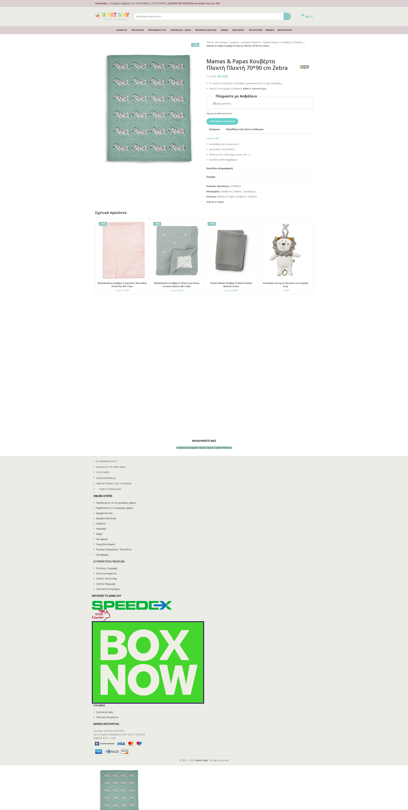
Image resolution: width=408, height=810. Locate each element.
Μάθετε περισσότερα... (255, 88)
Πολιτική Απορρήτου (107, 717)
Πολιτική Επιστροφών (108, 588)
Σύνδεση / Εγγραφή (106, 568)
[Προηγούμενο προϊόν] (208, 53)
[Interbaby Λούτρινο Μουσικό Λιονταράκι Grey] (285, 250)
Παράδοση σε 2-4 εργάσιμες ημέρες (115, 507)
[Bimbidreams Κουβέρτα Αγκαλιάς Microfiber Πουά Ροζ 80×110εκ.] (122, 250)
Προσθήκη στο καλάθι (222, 121)
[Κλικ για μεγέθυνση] (101, 170)
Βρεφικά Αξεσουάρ (106, 518)
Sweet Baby (201, 760)
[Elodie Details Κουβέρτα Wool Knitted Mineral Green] (231, 250)
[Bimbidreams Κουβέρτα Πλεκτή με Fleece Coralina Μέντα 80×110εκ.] (177, 250)
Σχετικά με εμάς (104, 712)
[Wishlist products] (295, 16)
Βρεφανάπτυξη (104, 513)
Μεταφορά (102, 539)
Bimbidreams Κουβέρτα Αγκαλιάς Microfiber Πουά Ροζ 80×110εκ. (122, 285)
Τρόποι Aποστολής (106, 578)
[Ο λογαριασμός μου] (312, 3)
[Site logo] (112, 16)
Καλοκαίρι (101, 528)
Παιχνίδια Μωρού (105, 544)
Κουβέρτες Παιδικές (292, 42)
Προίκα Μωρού (271, 42)
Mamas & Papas (226, 196)
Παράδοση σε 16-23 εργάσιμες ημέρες (116, 502)
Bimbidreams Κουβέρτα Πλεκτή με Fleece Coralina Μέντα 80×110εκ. (176, 285)
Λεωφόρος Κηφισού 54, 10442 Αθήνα (129, 3)
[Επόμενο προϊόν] (216, 53)
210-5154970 (158, 3)
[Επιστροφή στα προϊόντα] (212, 53)
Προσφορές (249, 191)
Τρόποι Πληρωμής (105, 583)
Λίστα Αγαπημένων (106, 573)
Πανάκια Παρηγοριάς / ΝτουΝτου (113, 549)
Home (209, 42)
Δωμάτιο (234, 42)
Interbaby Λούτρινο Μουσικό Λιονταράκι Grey (285, 285)
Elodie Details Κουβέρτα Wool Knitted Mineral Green (231, 285)
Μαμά (99, 533)
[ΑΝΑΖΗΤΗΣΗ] (287, 16)
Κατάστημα (221, 42)
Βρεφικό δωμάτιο (251, 42)
